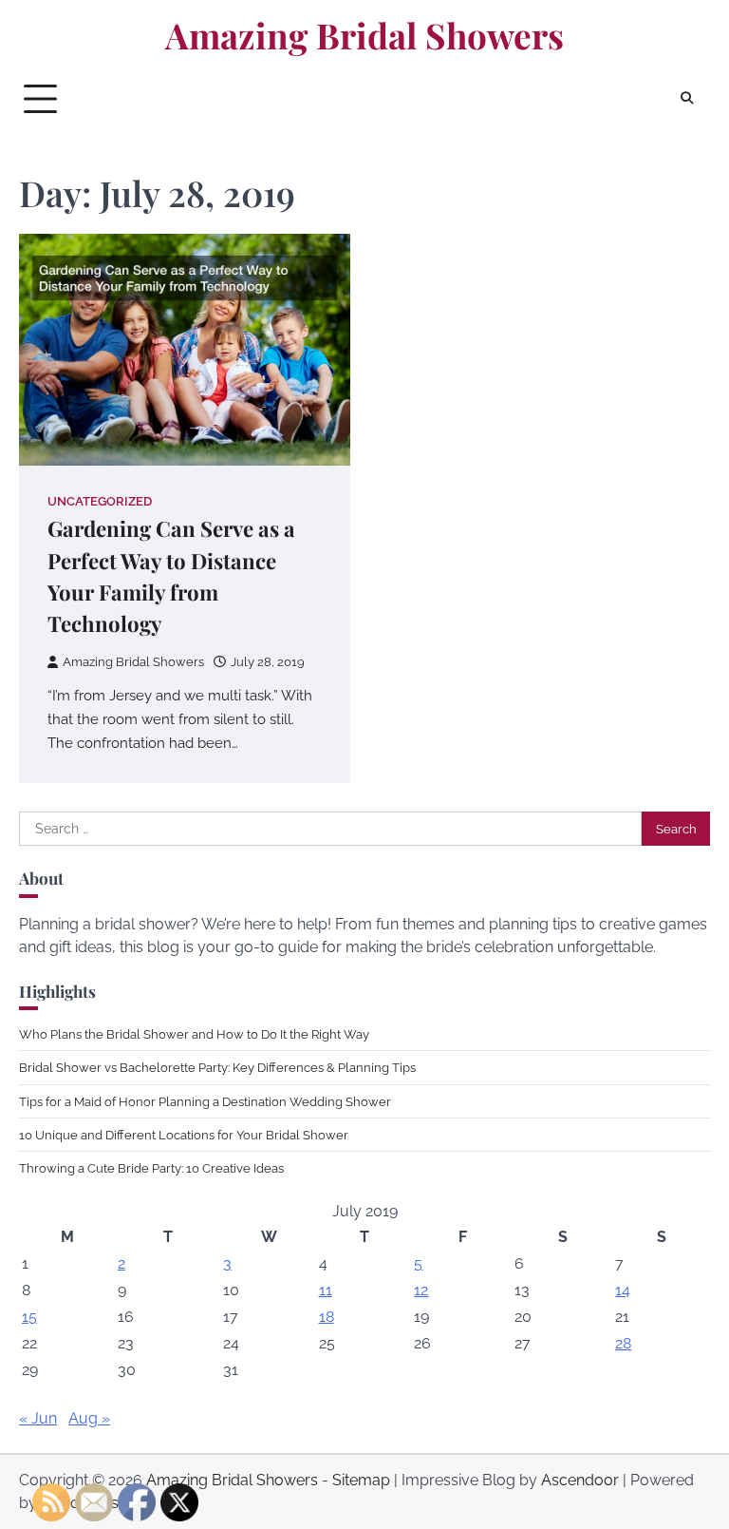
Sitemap (361, 1480)
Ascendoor (580, 1480)
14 (622, 1290)
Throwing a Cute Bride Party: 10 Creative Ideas (151, 1167)
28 (623, 1343)
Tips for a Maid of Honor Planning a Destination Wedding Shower (205, 1101)
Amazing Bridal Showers (364, 35)
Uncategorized (99, 501)
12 (421, 1290)
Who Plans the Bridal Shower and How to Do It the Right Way (194, 1034)
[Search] (686, 99)
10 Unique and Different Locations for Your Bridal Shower (183, 1134)
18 (326, 1317)
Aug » (89, 1418)
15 (29, 1317)
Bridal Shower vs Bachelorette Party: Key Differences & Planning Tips (217, 1067)
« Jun (38, 1418)
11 (325, 1290)
